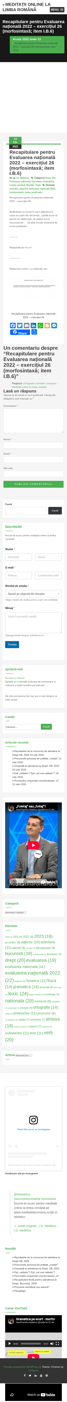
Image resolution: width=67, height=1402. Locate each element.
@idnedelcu (22, 1194)
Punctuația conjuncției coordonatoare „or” (36, 780)
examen (20, 981)
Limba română (17, 185)
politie (9, 1014)
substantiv (17, 1033)
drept (15, 960)
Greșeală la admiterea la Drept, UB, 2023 (36, 765)
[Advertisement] (33, 97)
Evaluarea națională (19, 181)
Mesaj (10, 608)
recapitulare (11, 1020)
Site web (8, 468)
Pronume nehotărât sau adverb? (32, 1287)
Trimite (12, 644)
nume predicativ (33, 192)
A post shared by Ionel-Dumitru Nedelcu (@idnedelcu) (37, 1165)
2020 (8, 937)
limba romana (36, 995)
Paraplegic (20, 1290)
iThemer (33, 1370)
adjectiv (23, 188)
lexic (18, 993)
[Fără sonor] (52, 1343)
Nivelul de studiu (17, 585)
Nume (7, 439)
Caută (8, 504)
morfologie (51, 994)
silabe (24, 1019)
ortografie (45, 1007)
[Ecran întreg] (57, 1343)
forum (28, 247)
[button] (57, 9)
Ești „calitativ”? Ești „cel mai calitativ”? (34, 773)
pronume (46, 1013)
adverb (18, 947)
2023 (43, 936)
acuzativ (13, 188)
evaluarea (41, 960)
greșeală (46, 987)
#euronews (48, 1199)
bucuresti (18, 953)
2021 (17, 936)
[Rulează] (9, 1343)
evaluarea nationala (25, 967)
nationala (19, 1000)
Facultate (36, 181)
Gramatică (48, 181)
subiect (35, 1026)
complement (39, 954)
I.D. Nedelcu (22, 178)
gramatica (26, 986)
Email (7, 453)
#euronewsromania (27, 1199)
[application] (33, 1331)
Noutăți (30, 185)
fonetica (36, 981)
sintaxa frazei (21, 1027)
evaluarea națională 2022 (42, 188)
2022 (28, 936)
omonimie (13, 1008)
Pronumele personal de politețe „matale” (36, 758)
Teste (38, 185)
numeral (42, 1001)
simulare (38, 1019)
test (36, 1033)
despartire (54, 954)
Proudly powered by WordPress (21, 1366)
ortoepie (26, 1007)
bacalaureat (45, 947)
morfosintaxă (16, 192)
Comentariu (10, 405)
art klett (30, 948)
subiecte (47, 1027)
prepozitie (25, 1013)
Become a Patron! (15, 678)
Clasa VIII (50, 178)
